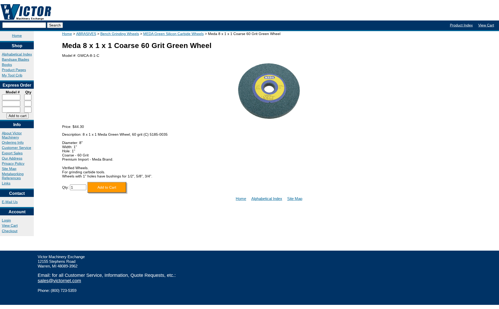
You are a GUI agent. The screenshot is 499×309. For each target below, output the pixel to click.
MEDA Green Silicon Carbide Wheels (173, 34)
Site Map (9, 169)
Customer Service (16, 148)
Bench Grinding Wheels (119, 34)
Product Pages (14, 70)
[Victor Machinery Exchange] (26, 12)
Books (7, 65)
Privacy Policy (13, 163)
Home (17, 35)
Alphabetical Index (17, 54)
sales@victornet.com (59, 280)
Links (6, 183)
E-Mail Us (10, 202)
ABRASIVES (86, 34)
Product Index (461, 25)
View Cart (486, 25)
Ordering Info (13, 142)
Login (6, 220)
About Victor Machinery (12, 135)
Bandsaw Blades (15, 59)
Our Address (12, 158)
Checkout (9, 231)
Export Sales (12, 153)
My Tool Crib (12, 75)
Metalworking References (13, 176)
